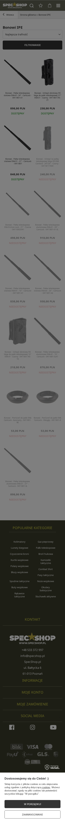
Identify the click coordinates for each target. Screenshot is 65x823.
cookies (46, 787)
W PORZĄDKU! (32, 804)
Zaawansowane (32, 814)
